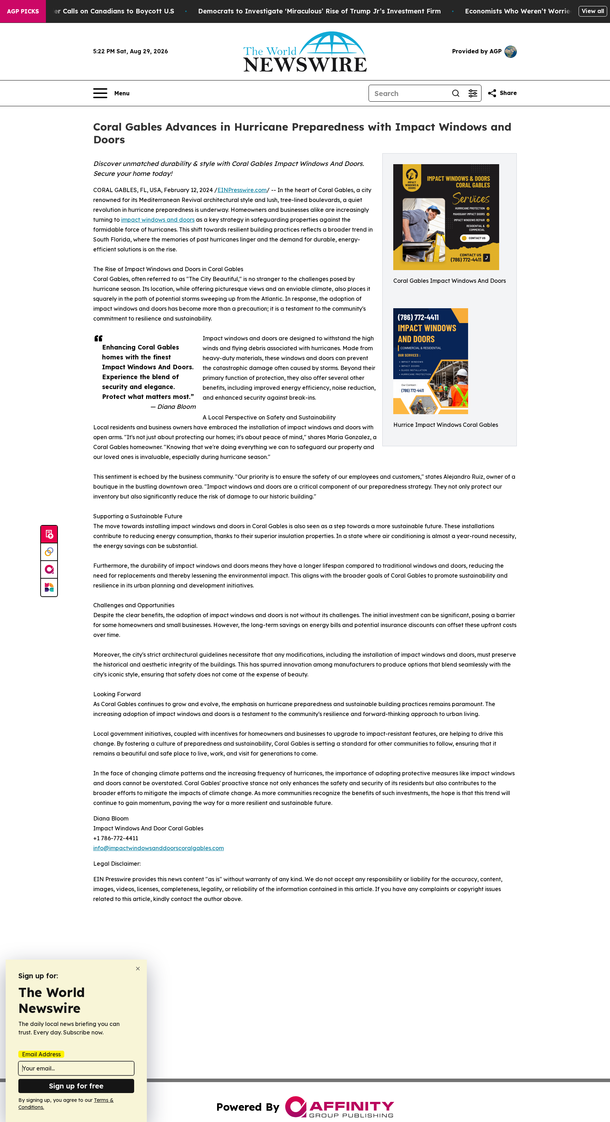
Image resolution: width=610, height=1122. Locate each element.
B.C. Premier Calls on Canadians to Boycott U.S (98, 11)
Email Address (41, 1054)
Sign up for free (76, 1085)
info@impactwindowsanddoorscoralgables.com (158, 848)
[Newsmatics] (49, 587)
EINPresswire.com (242, 189)
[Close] (137, 968)
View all (593, 10)
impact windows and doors (158, 219)
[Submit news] (49, 534)
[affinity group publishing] (49, 570)
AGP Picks (23, 11)
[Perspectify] (49, 552)
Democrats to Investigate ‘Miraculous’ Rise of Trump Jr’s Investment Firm (319, 11)
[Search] (455, 93)
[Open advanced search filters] (472, 93)
